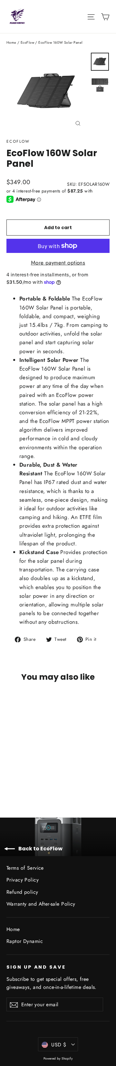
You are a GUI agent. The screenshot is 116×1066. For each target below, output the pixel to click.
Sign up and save (36, 967)
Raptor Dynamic (24, 941)
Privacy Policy (22, 879)
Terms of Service (25, 868)
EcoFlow (27, 42)
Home (11, 42)
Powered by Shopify (58, 1058)
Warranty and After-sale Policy (40, 904)
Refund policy (22, 892)
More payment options (58, 262)
